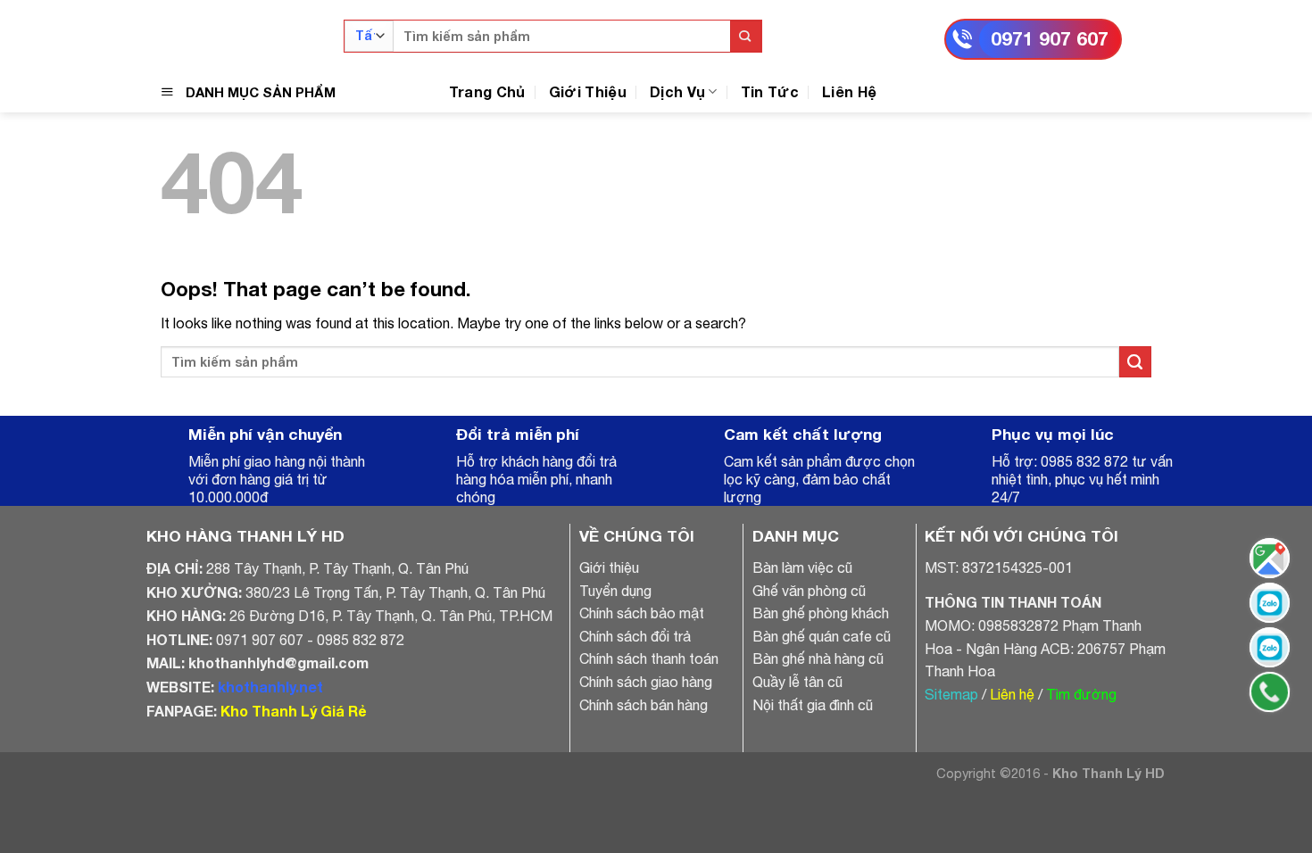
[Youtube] (869, 27)
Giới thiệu (609, 567)
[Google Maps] (1270, 558)
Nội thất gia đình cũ (812, 705)
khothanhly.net (270, 686)
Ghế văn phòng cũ (809, 591)
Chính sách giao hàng (645, 682)
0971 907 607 (1050, 39)
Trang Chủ (487, 91)
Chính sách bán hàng (643, 705)
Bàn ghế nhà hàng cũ (818, 658)
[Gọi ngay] (1270, 692)
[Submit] (745, 36)
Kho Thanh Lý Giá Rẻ (293, 710)
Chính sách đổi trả (635, 636)
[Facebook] (834, 27)
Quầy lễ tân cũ (797, 682)
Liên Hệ (849, 91)
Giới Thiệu (588, 91)
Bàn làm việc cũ (802, 567)
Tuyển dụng (615, 591)
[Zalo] (905, 27)
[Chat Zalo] (1270, 603)
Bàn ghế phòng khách (820, 613)
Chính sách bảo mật (641, 613)
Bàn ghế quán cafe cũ (821, 636)
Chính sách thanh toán (648, 658)
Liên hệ (1012, 694)
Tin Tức (770, 91)
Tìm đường (1081, 694)
